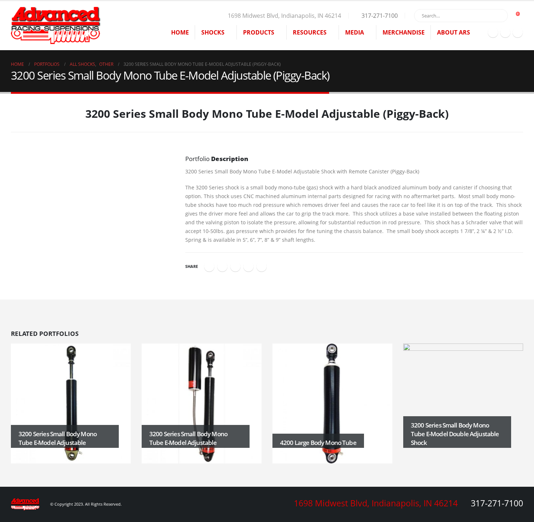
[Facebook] (493, 32)
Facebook (209, 266)
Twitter (222, 266)
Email (261, 266)
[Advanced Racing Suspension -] (56, 25)
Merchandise (404, 32)
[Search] (497, 15)
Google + (248, 266)
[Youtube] (518, 32)
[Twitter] (505, 32)
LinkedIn (235, 266)
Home (180, 32)
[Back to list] (15, 116)
